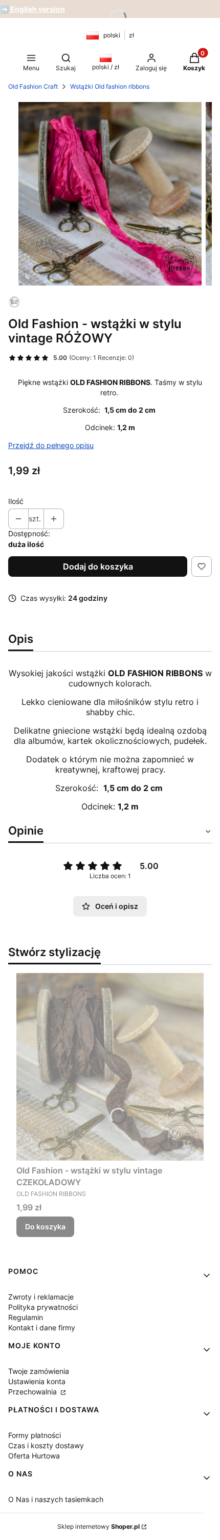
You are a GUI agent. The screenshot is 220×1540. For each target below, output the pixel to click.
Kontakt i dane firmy (41, 1327)
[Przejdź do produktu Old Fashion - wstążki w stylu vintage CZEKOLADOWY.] (110, 1067)
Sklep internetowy (98, 1526)
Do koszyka (45, 1226)
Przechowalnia (33, 1391)
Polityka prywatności (43, 1307)
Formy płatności (34, 1435)
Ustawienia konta (36, 1381)
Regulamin (25, 1317)
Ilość (16, 501)
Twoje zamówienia (38, 1371)
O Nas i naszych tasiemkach (55, 1499)
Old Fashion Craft (33, 86)
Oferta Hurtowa (34, 1455)
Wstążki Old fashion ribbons (109, 86)
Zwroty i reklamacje (41, 1296)
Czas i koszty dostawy (46, 1445)
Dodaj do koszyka (98, 566)
